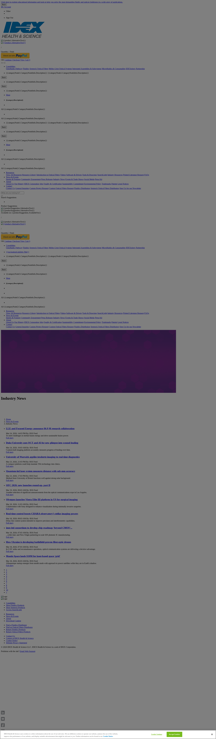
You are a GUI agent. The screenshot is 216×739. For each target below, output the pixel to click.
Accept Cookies (174, 734)
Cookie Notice (108, 736)
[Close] (212, 734)
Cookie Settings (156, 734)
